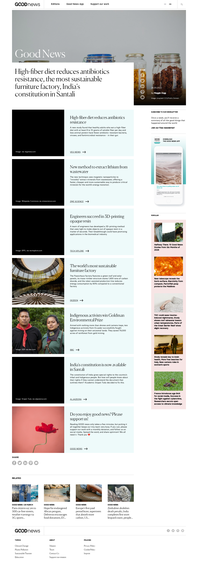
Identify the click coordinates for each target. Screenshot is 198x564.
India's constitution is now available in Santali (98, 367)
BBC (72, 349)
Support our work (99, 3)
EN (170, 4)
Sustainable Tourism (23, 553)
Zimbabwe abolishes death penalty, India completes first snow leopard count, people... (120, 512)
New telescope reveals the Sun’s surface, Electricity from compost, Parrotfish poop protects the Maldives (168, 282)
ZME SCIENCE (77, 201)
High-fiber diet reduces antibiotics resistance (97, 119)
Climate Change (21, 545)
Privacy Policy (89, 545)
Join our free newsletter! (163, 127)
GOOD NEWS (76, 448)
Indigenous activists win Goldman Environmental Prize (97, 317)
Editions (55, 3)
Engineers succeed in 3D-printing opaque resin (97, 218)
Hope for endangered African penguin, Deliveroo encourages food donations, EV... (55, 512)
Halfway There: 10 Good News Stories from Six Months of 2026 (168, 247)
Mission (52, 545)
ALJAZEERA (76, 399)
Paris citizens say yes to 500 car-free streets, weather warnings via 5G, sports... (24, 512)
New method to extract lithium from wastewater (99, 169)
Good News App (75, 3)
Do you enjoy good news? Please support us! (96, 416)
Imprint (87, 553)
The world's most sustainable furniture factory (93, 268)
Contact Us (54, 553)
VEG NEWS (75, 152)
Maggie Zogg (160, 93)
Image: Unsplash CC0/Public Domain (165, 98)
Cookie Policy (89, 549)
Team (51, 549)
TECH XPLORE (77, 251)
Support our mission (57, 557)
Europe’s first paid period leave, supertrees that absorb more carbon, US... (88, 512)
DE (165, 4)
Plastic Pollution (21, 549)
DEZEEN (74, 300)
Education (19, 557)
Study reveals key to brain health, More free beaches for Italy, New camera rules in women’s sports (168, 361)
